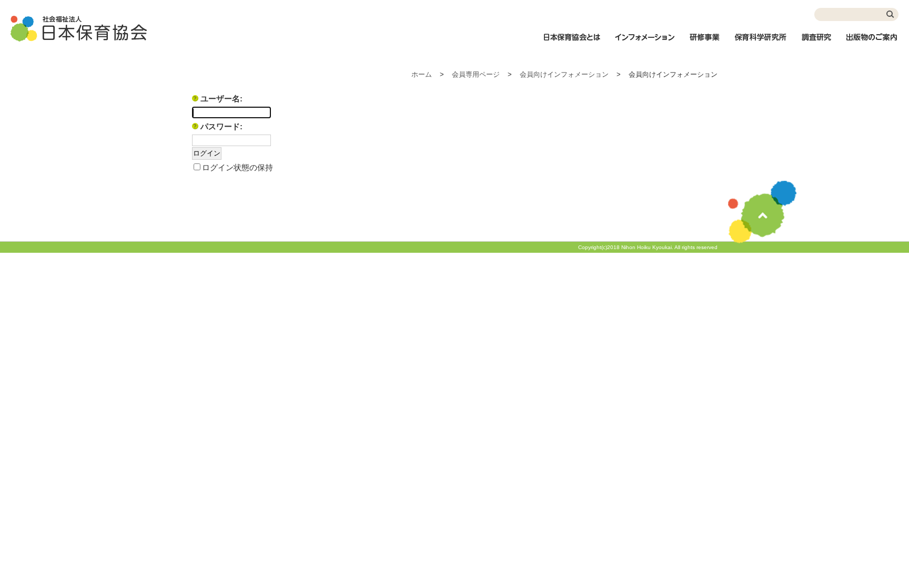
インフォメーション (644, 42)
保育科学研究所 (760, 42)
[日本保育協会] (79, 29)
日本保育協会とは (571, 42)
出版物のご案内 (872, 42)
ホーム (421, 74)
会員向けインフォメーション (564, 74)
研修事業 (704, 42)
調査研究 (816, 42)
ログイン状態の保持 (237, 167)
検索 (890, 14)
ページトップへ (762, 212)
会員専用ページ (476, 74)
